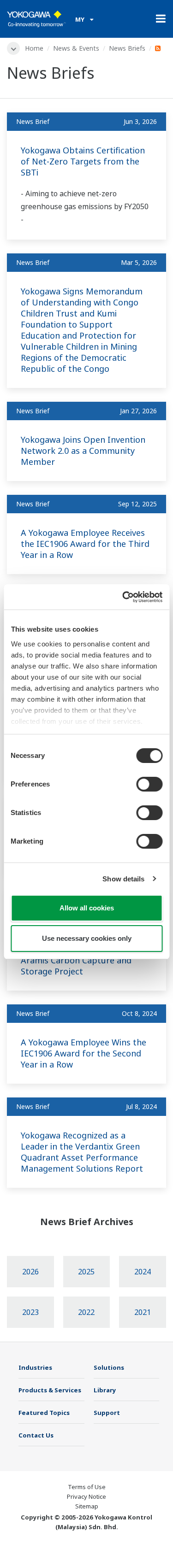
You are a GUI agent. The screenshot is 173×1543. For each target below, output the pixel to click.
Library (105, 1390)
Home (34, 48)
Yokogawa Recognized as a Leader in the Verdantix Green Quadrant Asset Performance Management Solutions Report (82, 1152)
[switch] (149, 784)
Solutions (109, 1367)
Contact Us (36, 1435)
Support (107, 1412)
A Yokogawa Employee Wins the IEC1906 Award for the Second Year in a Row (83, 1053)
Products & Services (49, 1390)
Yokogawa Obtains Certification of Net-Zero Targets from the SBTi (83, 161)
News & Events (76, 48)
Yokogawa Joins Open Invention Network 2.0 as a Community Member (83, 450)
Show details (123, 879)
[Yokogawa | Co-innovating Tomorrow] (36, 19)
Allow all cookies (87, 908)
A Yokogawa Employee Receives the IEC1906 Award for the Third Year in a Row (85, 543)
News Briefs (127, 48)
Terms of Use (87, 1487)
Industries (35, 1367)
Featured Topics (44, 1412)
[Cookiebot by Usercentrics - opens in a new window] (123, 597)
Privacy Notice (86, 1496)
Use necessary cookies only (86, 938)
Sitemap (86, 1506)
